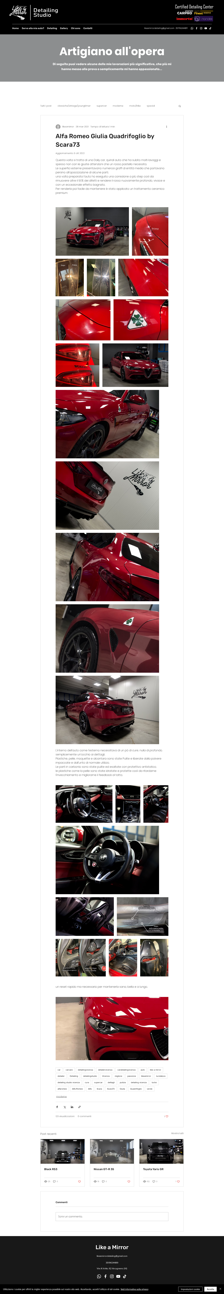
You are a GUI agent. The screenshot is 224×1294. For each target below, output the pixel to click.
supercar (102, 105)
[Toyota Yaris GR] (161, 1151)
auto (143, 1070)
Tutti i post (46, 105)
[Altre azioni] (166, 127)
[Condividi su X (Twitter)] (64, 1106)
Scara (99, 1089)
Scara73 (111, 1089)
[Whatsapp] (192, 28)
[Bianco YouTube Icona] (205, 28)
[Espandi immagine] (92, 231)
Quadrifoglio (136, 1089)
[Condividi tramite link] (79, 1106)
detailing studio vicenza (69, 1082)
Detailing (74, 1076)
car (59, 1070)
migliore (118, 1076)
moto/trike (135, 105)
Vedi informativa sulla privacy (134, 1289)
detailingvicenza (85, 1070)
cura (87, 1082)
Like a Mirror (112, 1247)
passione (131, 1076)
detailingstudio (90, 1076)
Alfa (90, 1089)
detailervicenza (105, 1070)
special (151, 105)
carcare (69, 1070)
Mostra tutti (177, 1133)
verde (149, 1089)
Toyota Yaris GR (153, 1169)
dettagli (111, 1082)
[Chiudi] (220, 1289)
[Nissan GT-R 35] (112, 1151)
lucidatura (160, 1076)
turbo (154, 1082)
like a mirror (155, 1070)
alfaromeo (62, 1089)
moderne (118, 105)
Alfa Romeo (77, 1089)
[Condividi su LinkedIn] (72, 1106)
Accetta (210, 1289)
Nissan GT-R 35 (104, 1169)
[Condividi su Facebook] (57, 1106)
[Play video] (112, 1028)
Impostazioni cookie (190, 1289)
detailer (61, 1076)
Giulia (122, 1089)
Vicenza (106, 1076)
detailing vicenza (139, 1082)
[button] (179, 106)
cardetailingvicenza (126, 1070)
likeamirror (146, 1076)
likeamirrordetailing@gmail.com (159, 28)
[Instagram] (201, 28)
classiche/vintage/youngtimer (74, 105)
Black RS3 (50, 1169)
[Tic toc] (210, 28)
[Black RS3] (63, 1151)
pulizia (123, 1082)
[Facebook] (196, 28)
